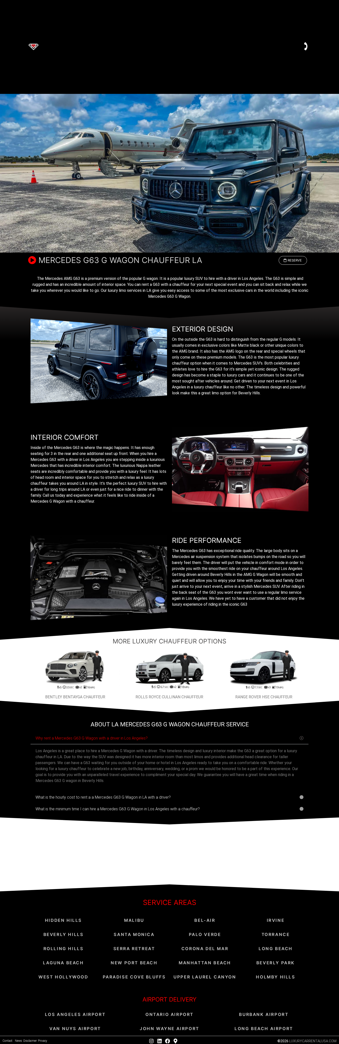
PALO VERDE (205, 934)
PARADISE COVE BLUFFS (134, 976)
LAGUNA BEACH (63, 962)
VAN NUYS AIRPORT (75, 1028)
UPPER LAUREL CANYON (204, 976)
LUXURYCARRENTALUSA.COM (313, 1041)
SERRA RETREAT (134, 948)
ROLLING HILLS (63, 948)
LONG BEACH (276, 948)
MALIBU (134, 920)
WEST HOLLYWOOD (63, 976)
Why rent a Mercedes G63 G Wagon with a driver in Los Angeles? (91, 738)
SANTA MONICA (134, 934)
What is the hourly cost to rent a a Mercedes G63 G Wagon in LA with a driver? (103, 797)
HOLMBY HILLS (275, 976)
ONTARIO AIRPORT (169, 1014)
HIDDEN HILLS (63, 920)
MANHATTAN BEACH (205, 962)
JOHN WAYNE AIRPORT (169, 1028)
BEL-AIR (204, 920)
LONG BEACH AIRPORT (264, 1028)
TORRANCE (276, 934)
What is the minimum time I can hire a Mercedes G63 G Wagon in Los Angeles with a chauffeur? (117, 809)
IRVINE (276, 920)
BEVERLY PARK (275, 962)
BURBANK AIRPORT (263, 1014)
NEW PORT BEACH (134, 962)
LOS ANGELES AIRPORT (75, 1014)
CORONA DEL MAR (204, 948)
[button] (293, 260)
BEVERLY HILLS (63, 934)
